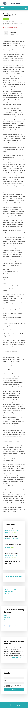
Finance (6, 620)
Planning (6, 622)
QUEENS (14, 19)
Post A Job (19, 705)
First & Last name (8, 676)
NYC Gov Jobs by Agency (18, 658)
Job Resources (13, 705)
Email (5, 680)
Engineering (7, 617)
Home (8, 705)
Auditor (5, 615)
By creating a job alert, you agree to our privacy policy (13, 686)
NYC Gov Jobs (17, 704)
